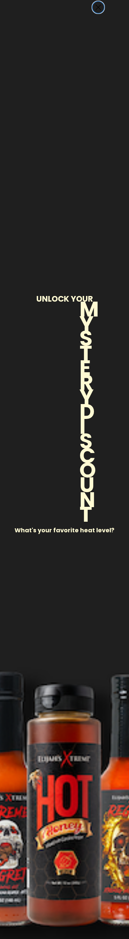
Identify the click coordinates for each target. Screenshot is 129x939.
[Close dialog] (98, 7)
